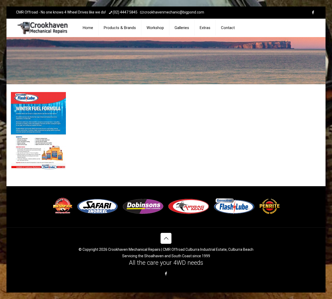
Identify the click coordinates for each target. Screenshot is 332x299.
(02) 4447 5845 (125, 12)
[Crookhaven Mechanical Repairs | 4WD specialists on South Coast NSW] (43, 28)
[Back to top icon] (166, 238)
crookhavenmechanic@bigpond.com (174, 12)
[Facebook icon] (313, 12)
